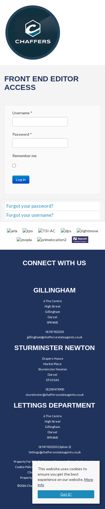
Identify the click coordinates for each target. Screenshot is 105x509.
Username (22, 113)
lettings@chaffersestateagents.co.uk (55, 452)
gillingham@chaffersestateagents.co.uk (54, 337)
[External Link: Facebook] (37, 276)
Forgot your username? (29, 215)
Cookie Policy (24, 467)
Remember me (24, 155)
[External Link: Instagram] (52, 276)
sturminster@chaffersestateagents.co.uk (55, 394)
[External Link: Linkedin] (67, 276)
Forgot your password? (29, 206)
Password (22, 134)
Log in (21, 179)
